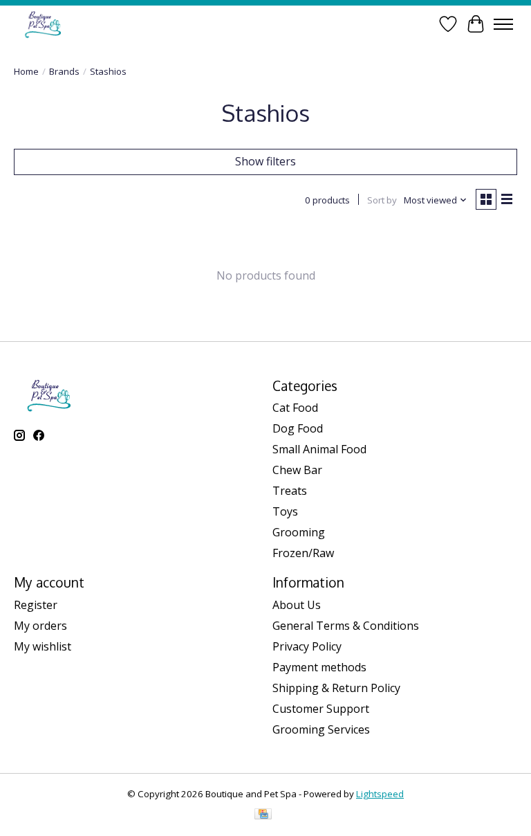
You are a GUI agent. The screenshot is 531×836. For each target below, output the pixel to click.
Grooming (298, 532)
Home (26, 71)
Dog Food (297, 428)
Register (35, 604)
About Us (296, 604)
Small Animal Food (319, 449)
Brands (64, 71)
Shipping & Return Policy (336, 688)
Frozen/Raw (303, 553)
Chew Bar (297, 470)
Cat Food (295, 407)
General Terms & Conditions (345, 625)
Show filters (265, 161)
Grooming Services (321, 729)
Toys (285, 511)
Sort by (382, 200)
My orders (40, 625)
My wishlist (42, 646)
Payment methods (319, 667)
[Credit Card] (263, 815)
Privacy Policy (307, 646)
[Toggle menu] (503, 24)
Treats (289, 490)
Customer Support (320, 708)
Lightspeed (380, 794)
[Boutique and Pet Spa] (42, 24)
